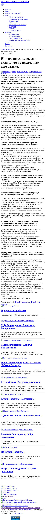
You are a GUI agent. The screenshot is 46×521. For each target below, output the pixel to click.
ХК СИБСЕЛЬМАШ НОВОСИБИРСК (15, 2)
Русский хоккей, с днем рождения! (21, 382)
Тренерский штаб (15, 38)
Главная (8, 9)
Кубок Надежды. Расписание (17, 398)
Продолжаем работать (13, 310)
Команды (8, 32)
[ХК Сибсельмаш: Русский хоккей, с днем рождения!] (14, 377)
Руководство (14, 21)
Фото (7, 42)
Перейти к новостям (22, 302)
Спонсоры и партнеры (17, 25)
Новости (8, 11)
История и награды (16, 17)
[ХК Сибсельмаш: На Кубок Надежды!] (9, 447)
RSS (2, 4)
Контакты (8, 46)
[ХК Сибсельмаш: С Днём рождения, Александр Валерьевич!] (17, 321)
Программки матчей (12, 13)
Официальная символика (18, 19)
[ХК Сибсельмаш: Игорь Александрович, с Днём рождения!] (17, 464)
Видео (7, 44)
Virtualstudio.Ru (17, 513)
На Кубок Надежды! (12, 451)
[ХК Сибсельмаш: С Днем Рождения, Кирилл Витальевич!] (16, 340)
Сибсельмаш (14, 34)
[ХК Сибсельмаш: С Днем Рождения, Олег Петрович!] (14, 411)
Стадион (12, 27)
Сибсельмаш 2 (14, 36)
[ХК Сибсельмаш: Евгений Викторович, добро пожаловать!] (17, 430)
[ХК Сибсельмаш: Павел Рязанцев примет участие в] (14, 358)
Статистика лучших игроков (19, 40)
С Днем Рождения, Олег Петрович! (21, 415)
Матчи (11, 29)
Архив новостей (15, 30)
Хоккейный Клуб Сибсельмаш (21, 510)
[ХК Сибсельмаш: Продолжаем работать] (10, 306)
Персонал (12, 23)
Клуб (7, 15)
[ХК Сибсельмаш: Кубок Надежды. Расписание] (12, 394)
